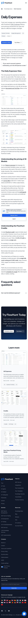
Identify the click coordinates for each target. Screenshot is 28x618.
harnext (3, 500)
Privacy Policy (4, 551)
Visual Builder (18, 496)
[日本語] (25, 600)
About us (3, 542)
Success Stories (19, 525)
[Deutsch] (10, 600)
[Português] (12, 602)
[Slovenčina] (17, 602)
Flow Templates (18, 491)
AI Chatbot (3, 491)
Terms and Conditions (6, 548)
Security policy (4, 554)
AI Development (5, 518)
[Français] (20, 600)
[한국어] (2, 602)
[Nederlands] (4, 602)
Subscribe (14, 588)
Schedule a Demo (6, 42)
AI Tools (3, 486)
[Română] (15, 602)
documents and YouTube (12, 88)
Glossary (17, 517)
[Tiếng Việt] (25, 602)
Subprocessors (4, 557)
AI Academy (18, 522)
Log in (14, 218)
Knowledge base (8, 8)
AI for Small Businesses (6, 524)
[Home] (2, 9)
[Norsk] (7, 602)
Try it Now (17, 42)
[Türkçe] (23, 602)
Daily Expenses (17, 8)
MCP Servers (18, 482)
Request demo (14, 215)
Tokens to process (10, 165)
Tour (2, 483)
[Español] (15, 600)
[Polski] (10, 602)
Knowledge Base (19, 511)
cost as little (6, 180)
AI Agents (3, 489)
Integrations (18, 485)
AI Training (3, 521)
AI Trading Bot (4, 494)
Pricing (2, 503)
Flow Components (19, 488)
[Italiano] (23, 600)
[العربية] (2, 600)
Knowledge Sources (19, 494)
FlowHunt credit (10, 232)
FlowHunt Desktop (19, 499)
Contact (3, 545)
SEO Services (4, 527)
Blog (16, 514)
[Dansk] (7, 600)
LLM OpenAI (22, 192)
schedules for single (11, 271)
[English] (12, 600)
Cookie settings (4, 563)
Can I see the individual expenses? (10, 293)
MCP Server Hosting (6, 515)
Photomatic (3, 497)
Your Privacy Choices (7, 566)
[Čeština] (4, 600)
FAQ (16, 519)
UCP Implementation (6, 535)
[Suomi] (17, 600)
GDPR (2, 560)
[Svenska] (20, 602)
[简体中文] (2, 604)
